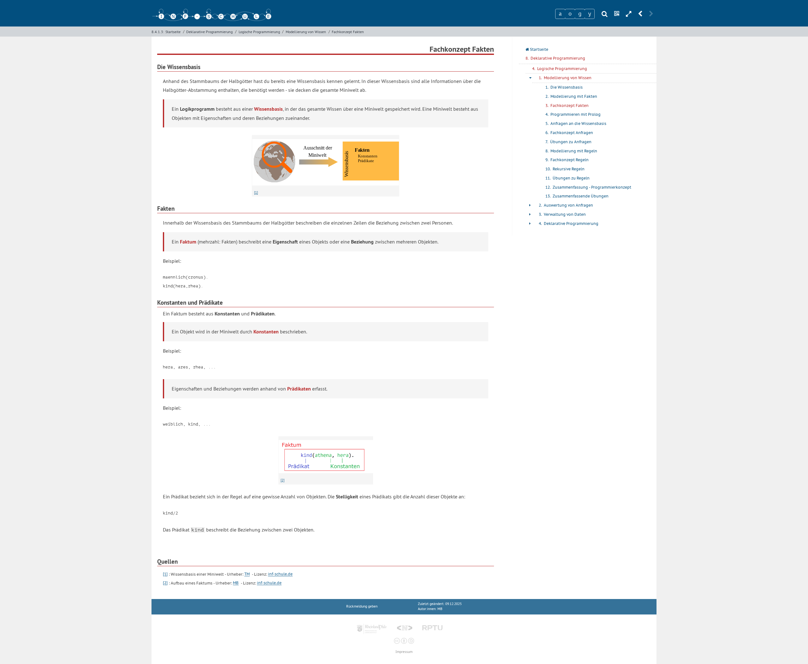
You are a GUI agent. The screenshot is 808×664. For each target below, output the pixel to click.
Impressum (404, 652)
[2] (282, 480)
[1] (256, 192)
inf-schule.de (280, 574)
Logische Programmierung (259, 31)
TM (247, 574)
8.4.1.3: (158, 31)
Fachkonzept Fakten (348, 31)
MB (236, 583)
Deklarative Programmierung (209, 31)
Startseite (173, 31)
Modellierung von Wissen (306, 31)
